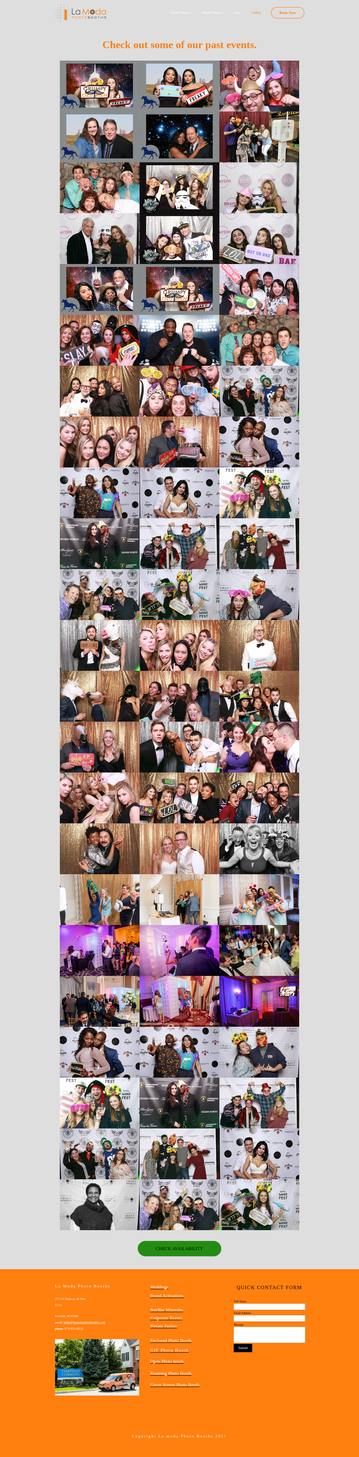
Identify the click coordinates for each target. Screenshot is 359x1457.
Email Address (242, 1313)
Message (238, 1324)
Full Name (240, 1301)
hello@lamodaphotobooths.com (84, 1322)
